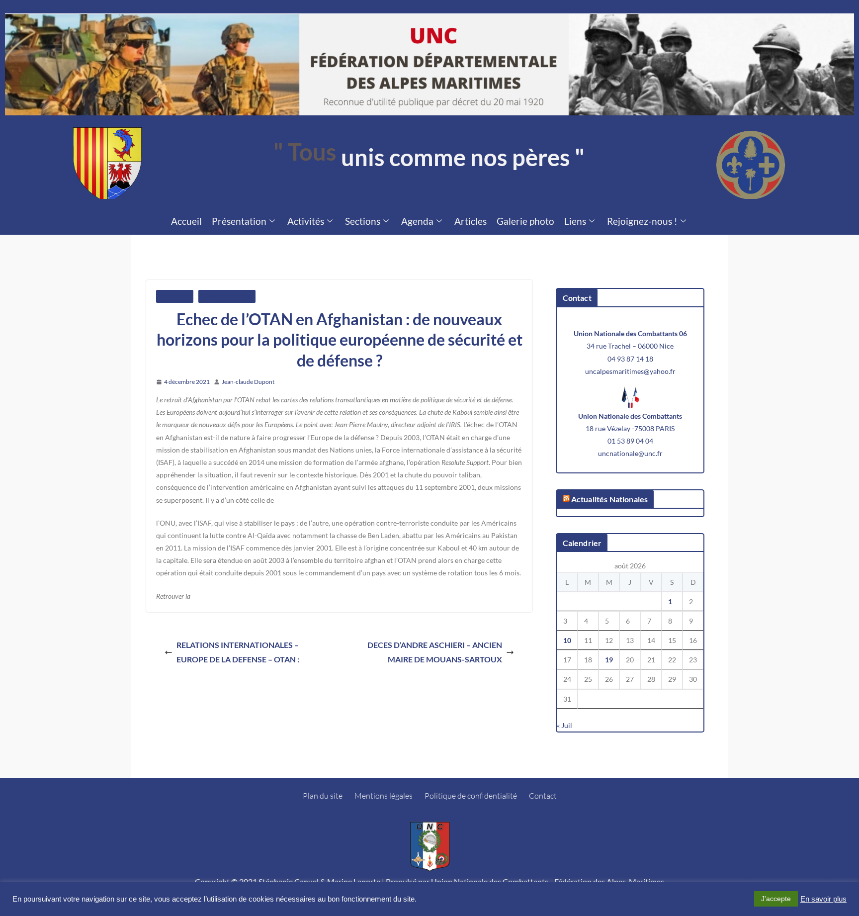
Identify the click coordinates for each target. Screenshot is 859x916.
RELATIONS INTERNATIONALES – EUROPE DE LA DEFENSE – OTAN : (237, 652)
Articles (470, 221)
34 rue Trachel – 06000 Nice (630, 346)
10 (567, 640)
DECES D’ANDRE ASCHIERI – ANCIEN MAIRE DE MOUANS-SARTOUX (434, 652)
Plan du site (323, 796)
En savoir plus (823, 899)
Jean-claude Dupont (248, 381)
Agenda (417, 221)
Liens (575, 221)
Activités (305, 221)
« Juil (564, 725)
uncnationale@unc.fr (630, 453)
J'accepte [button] (776, 899)
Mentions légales (383, 796)
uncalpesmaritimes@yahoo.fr (630, 371)
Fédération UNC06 (227, 296)
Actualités (174, 296)
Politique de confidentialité (471, 796)
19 (609, 659)
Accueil (186, 221)
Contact (543, 796)
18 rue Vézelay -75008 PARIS (630, 428)
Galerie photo (525, 221)
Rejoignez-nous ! (642, 221)
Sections (362, 221)
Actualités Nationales (609, 499)
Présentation (239, 221)
